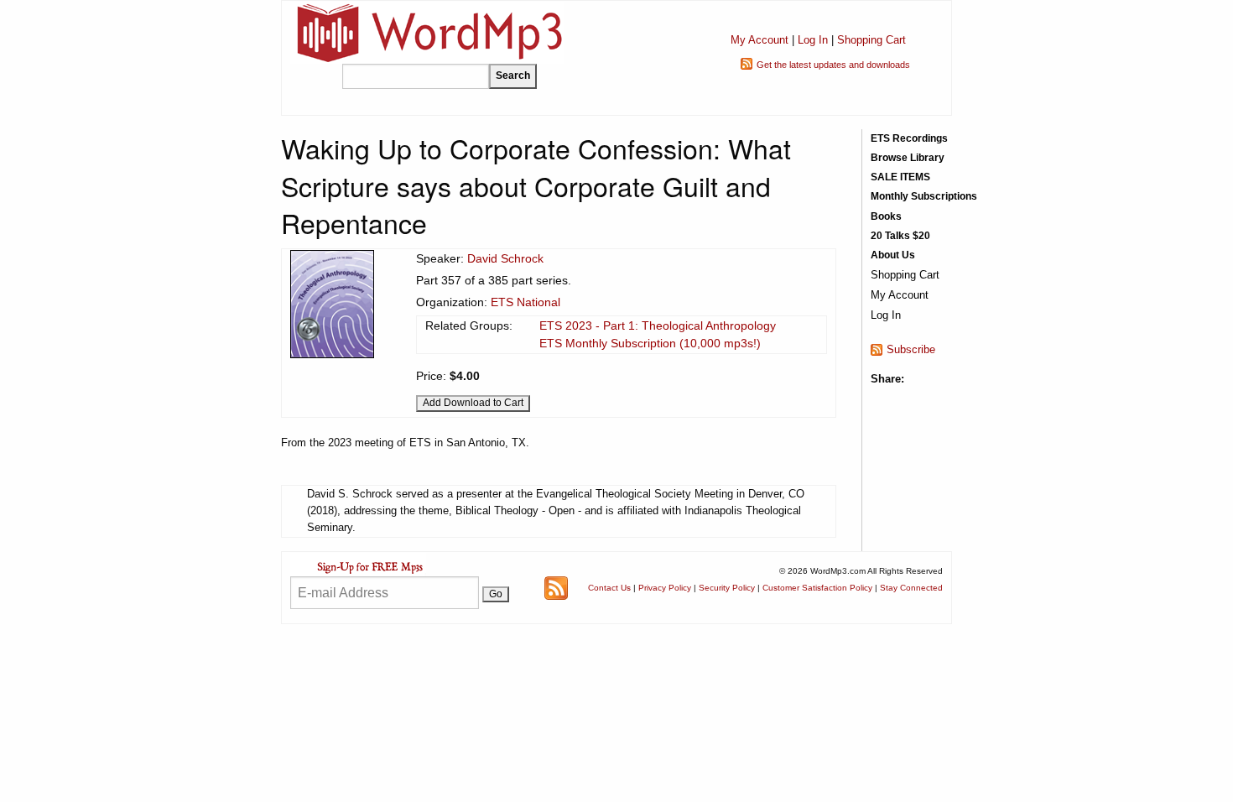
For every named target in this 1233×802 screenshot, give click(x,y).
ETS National (525, 302)
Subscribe (911, 349)
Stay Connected (911, 587)
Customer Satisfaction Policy (817, 587)
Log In (813, 40)
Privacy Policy (664, 587)
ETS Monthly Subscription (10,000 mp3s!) (650, 343)
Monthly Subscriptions (924, 196)
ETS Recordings (909, 138)
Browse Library (907, 158)
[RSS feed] (556, 587)
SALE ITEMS (900, 177)
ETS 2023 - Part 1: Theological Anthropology (657, 325)
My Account (759, 40)
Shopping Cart (871, 40)
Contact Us (609, 587)
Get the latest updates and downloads (833, 65)
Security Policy (727, 587)
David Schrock (505, 258)
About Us (893, 255)
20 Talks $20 (900, 236)
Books (886, 216)
